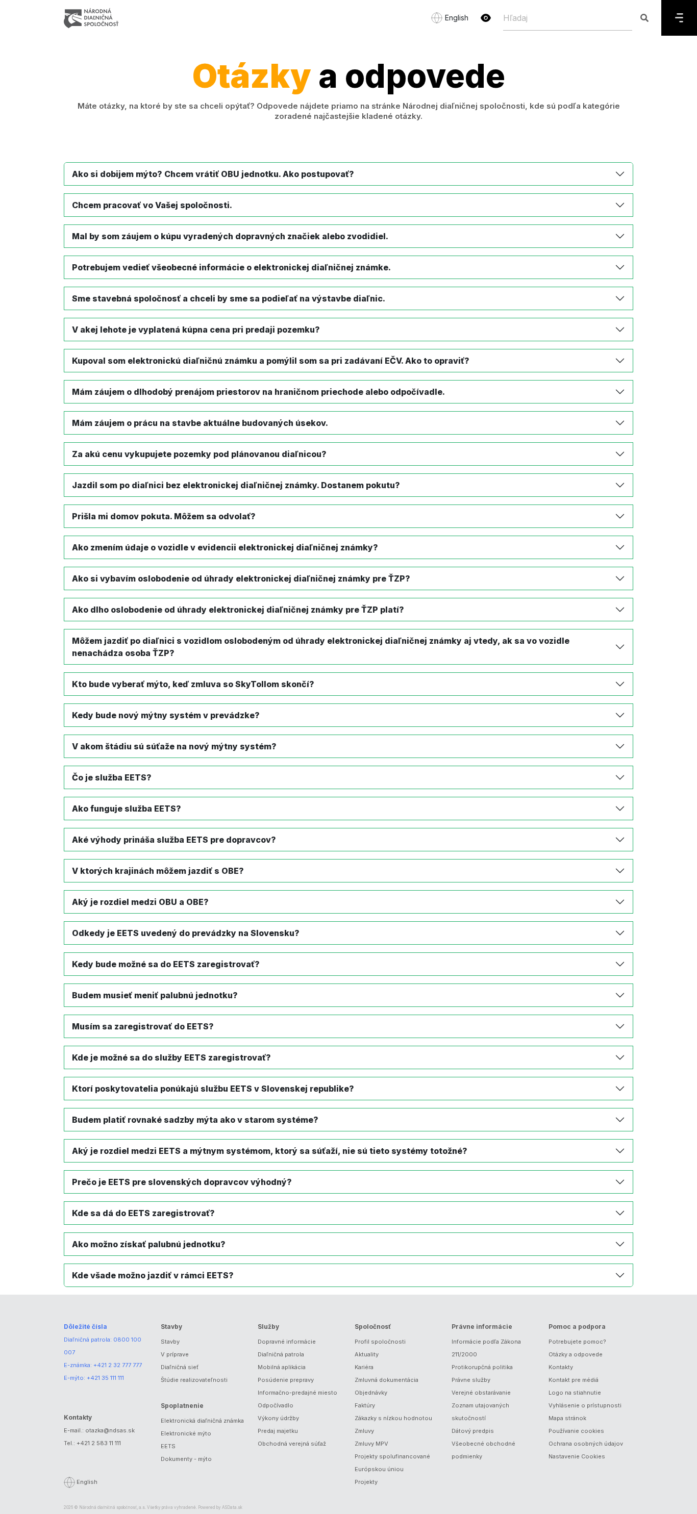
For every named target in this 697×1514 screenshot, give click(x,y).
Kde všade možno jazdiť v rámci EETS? (153, 1275)
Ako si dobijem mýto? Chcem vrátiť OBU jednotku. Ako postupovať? (213, 174)
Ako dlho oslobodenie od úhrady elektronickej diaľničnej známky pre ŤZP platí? (238, 609)
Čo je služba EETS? (112, 777)
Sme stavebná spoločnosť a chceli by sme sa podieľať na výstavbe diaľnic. (228, 298)
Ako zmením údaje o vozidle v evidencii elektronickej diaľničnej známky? (225, 547)
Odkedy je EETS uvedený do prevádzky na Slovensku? (186, 933)
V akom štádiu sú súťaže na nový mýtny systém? (174, 746)
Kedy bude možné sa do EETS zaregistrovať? (166, 964)
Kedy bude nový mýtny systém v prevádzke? (166, 715)
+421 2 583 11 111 (99, 1443)
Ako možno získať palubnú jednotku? (149, 1244)
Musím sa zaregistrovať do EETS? (143, 1026)
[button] (486, 18)
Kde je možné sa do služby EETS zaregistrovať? (171, 1057)
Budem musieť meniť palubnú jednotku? (155, 995)
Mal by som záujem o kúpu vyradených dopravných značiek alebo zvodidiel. (230, 236)
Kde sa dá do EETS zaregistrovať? (143, 1213)
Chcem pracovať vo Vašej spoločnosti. (152, 205)
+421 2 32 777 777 (117, 1365)
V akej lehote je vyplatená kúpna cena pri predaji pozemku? (196, 329)
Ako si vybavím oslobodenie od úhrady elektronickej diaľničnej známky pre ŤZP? (241, 578)
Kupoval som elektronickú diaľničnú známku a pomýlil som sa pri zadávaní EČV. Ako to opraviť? (270, 361)
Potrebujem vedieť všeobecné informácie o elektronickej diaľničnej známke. (231, 267)
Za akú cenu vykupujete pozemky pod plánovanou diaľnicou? (199, 454)
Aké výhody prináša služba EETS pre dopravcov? (174, 840)
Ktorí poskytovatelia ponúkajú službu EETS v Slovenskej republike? (213, 1088)
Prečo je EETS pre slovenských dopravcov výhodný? (182, 1182)
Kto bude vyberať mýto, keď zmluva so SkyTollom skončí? (193, 684)
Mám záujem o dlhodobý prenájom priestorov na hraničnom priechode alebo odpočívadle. (258, 392)
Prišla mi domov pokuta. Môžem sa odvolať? (164, 516)
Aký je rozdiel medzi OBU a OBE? (140, 902)
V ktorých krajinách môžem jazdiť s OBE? (158, 871)
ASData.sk (232, 1507)
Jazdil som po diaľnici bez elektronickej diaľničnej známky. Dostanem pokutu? (236, 485)
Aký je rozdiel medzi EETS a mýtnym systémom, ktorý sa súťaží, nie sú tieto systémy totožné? (269, 1151)
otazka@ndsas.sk (110, 1430)
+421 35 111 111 (105, 1377)
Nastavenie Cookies (577, 1456)
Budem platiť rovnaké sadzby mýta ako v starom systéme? (195, 1120)
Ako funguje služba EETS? (126, 808)
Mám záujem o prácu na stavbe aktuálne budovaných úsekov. (200, 423)
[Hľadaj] (644, 18)
